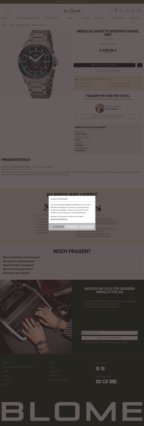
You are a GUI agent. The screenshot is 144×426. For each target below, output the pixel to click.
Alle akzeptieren (87, 227)
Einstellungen (58, 227)
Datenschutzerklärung (58, 219)
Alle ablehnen (72, 227)
